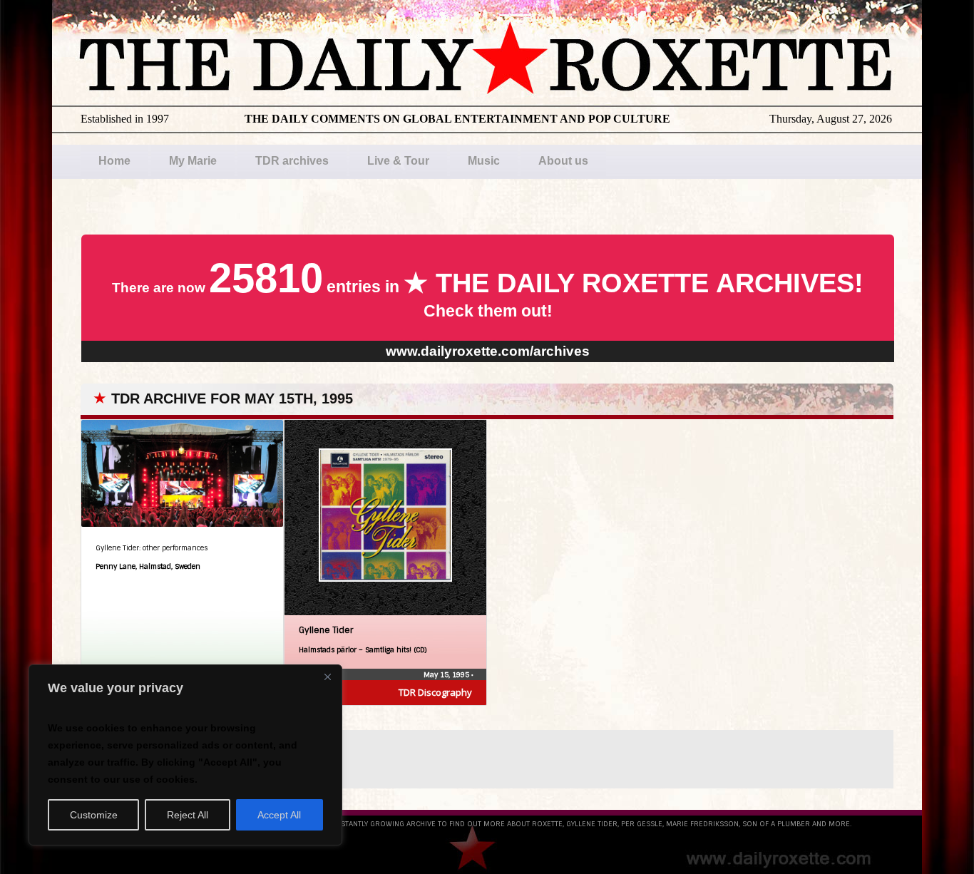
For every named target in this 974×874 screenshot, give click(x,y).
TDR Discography (435, 692)
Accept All (279, 815)
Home (114, 161)
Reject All (187, 815)
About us (563, 161)
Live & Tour (398, 161)
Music (484, 161)
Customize (94, 815)
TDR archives (292, 161)
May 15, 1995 (447, 674)
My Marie (193, 161)
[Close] (327, 676)
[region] (185, 754)
